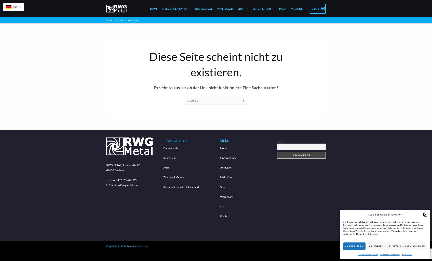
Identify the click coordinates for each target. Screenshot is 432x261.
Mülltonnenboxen (174, 8)
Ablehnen (376, 246)
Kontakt (225, 216)
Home (153, 8)
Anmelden (226, 167)
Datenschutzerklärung (368, 254)
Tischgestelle (203, 8)
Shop (241, 8)
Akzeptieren (354, 246)
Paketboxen (225, 8)
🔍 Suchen (297, 8)
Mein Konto (227, 177)
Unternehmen (262, 8)
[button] (425, 214)
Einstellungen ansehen (407, 246)
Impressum (407, 254)
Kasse (223, 206)
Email (280, 141)
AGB (166, 167)
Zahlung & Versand (174, 177)
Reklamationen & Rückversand (181, 187)
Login (282, 8)
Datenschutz (170, 148)
